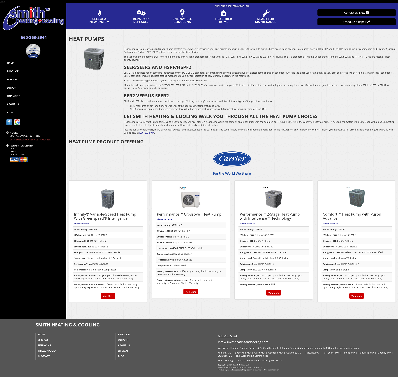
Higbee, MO (349, 352)
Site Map (123, 350)
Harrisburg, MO (331, 352)
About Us (13, 104)
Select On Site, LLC (241, 365)
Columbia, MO (293, 352)
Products (13, 71)
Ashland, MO (224, 352)
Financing (13, 96)
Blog (10, 112)
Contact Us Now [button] (355, 12)
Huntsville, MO (366, 352)
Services (12, 79)
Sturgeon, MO (225, 355)
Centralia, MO (275, 352)
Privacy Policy (47, 350)
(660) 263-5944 (146, 132)
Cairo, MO (259, 352)
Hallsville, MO (312, 352)
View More (108, 296)
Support (12, 87)
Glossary (44, 356)
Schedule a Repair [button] (355, 22)
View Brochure (81, 223)
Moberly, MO (384, 352)
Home (10, 63)
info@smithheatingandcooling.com (243, 342)
